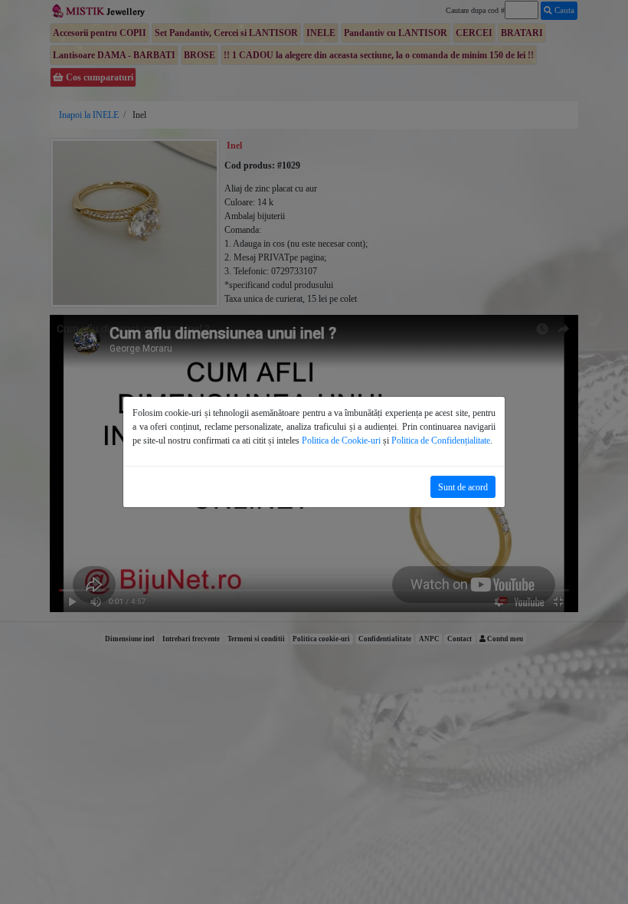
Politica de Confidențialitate (440, 440)
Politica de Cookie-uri (341, 440)
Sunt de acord (463, 487)
